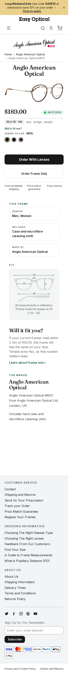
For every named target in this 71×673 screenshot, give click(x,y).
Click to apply (32, 11)
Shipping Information (20, 582)
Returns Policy (15, 599)
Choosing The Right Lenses (24, 538)
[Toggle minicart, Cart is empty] (60, 28)
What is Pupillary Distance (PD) (27, 561)
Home (8, 54)
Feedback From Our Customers (27, 544)
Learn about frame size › (27, 362)
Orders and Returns (51, 668)
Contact (10, 489)
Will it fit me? (13, 128)
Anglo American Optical (30, 54)
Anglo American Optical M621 (27, 58)
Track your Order (17, 506)
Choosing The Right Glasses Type (29, 533)
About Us (11, 576)
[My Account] (51, 28)
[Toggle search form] (42, 28)
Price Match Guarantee (21, 511)
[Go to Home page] (34, 19)
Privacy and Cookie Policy (20, 668)
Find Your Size (15, 550)
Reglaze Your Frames (20, 517)
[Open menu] (9, 28)
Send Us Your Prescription (24, 500)
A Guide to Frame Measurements (28, 555)
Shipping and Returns (20, 495)
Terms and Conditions (20, 593)
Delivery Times (15, 588)
